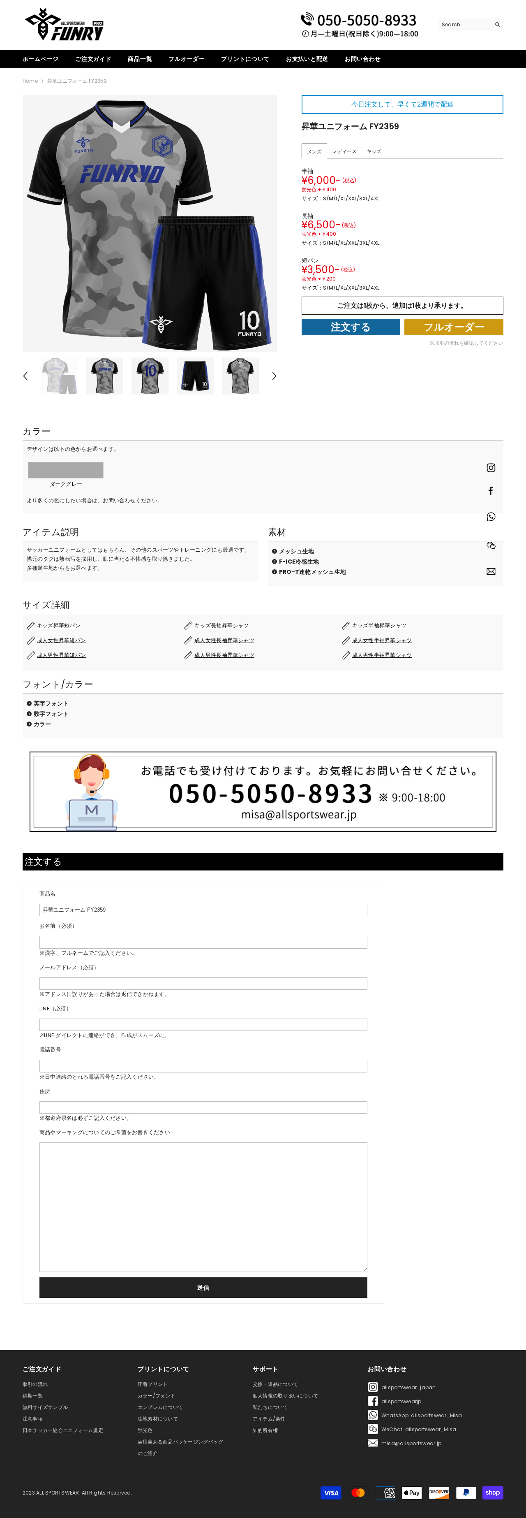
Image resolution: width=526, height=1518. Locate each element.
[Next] (274, 376)
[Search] (470, 25)
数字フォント (51, 714)
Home (30, 80)
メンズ (314, 151)
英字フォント (51, 703)
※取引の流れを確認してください (466, 342)
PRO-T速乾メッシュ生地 (312, 572)
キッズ (374, 151)
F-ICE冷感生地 (299, 561)
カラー (42, 724)
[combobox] (464, 25)
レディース (344, 151)
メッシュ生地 (296, 551)
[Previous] (25, 376)
